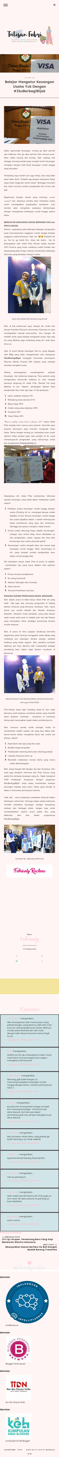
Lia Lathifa (13, 1018)
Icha (9, 1051)
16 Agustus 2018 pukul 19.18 (23, 1091)
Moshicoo (50, 1450)
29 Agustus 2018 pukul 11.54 (23, 1162)
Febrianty (29, 939)
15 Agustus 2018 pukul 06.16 (23, 1039)
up (29, 1454)
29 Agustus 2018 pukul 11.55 (23, 1180)
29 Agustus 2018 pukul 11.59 (23, 1205)
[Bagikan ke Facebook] (16, 956)
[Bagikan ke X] (42, 956)
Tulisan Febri (10, 1450)
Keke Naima (14, 1075)
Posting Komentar (10, 1232)
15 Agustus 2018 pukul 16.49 (23, 1064)
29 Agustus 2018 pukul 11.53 (23, 1143)
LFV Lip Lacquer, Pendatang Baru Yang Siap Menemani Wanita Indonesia (27, 1241)
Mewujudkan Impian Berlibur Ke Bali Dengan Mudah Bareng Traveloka (31, 1248)
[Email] (16, 961)
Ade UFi (11, 1102)
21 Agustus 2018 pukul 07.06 (23, 1121)
